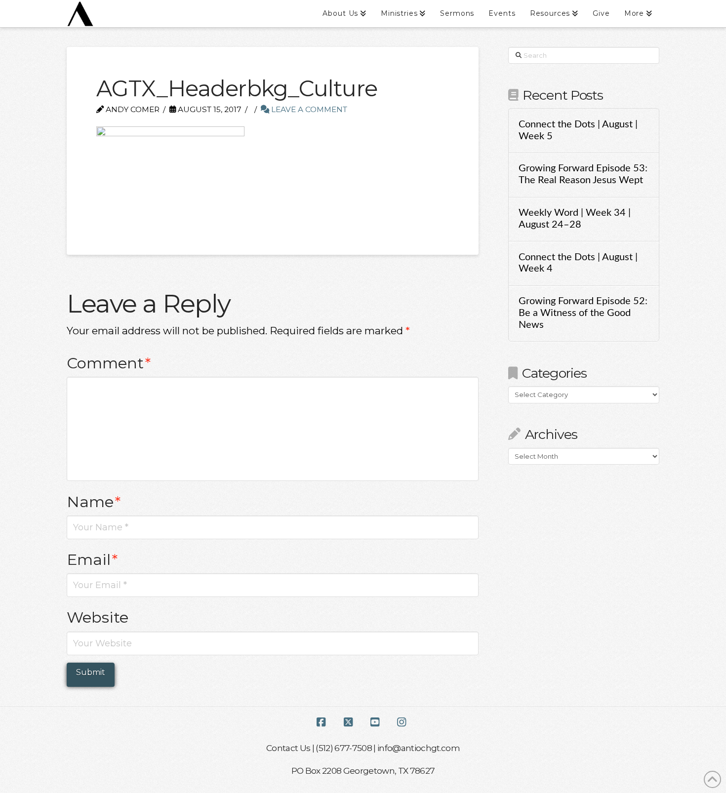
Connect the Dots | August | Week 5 (578, 130)
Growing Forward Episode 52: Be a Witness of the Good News (583, 313)
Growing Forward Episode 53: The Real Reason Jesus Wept (583, 174)
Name (94, 501)
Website (97, 617)
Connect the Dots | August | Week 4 (578, 263)
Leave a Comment (308, 109)
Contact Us (288, 748)
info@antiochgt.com (418, 748)
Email (92, 559)
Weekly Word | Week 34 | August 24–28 (575, 219)
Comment (109, 363)
